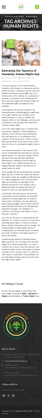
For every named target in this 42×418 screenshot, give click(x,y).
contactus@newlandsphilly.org (16, 361)
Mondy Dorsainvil (10, 78)
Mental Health (26, 78)
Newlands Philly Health (24, 411)
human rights (17, 81)
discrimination (7, 81)
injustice (26, 81)
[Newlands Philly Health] (21, 7)
